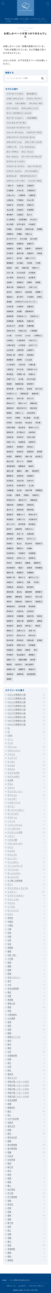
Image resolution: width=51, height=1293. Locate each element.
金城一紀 (32, 631)
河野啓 (17, 495)
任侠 (26, 933)
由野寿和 (18, 529)
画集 (26, 1141)
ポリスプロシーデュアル (26, 888)
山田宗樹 (20, 350)
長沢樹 (39, 640)
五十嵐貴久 (11, 220)
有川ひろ (30, 398)
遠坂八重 (20, 621)
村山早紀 (18, 423)
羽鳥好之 (20, 582)
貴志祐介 (10, 611)
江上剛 (31, 486)
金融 (26, 1234)
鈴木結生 (20, 640)
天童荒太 (30, 307)
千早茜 (38, 263)
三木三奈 (20, 190)
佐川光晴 (33, 239)
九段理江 (20, 215)
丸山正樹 (10, 210)
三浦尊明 (22, 195)
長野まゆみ (21, 645)
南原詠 (9, 268)
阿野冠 (19, 650)
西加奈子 (28, 597)
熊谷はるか (33, 515)
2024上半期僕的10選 (26, 709)
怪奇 (26, 1026)
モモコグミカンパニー (28, 176)
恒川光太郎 (31, 379)
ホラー (26, 884)
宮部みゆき (11, 331)
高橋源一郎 (11, 669)
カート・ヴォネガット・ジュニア (19, 113)
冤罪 (26, 966)
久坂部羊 (20, 210)
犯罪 (26, 1130)
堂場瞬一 (39, 292)
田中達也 (32, 524)
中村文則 (20, 205)
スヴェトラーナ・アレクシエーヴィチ (21, 137)
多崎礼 (39, 297)
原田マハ (35, 268)
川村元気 (22, 365)
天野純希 (10, 311)
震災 (26, 1242)
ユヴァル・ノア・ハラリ (16, 181)
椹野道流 (22, 466)
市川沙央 (20, 369)
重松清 (19, 626)
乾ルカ (29, 215)
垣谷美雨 (28, 292)
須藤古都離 (23, 660)
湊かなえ (10, 510)
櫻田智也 (10, 476)
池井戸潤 (28, 490)
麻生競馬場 (31, 674)
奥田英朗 (10, 316)
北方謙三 (20, 263)
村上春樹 (27, 418)
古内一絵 (10, 273)
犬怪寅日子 (33, 519)
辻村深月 (30, 611)
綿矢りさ (22, 577)
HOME (4, 1280)
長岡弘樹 (30, 640)
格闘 (26, 1104)
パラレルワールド (26, 843)
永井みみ (30, 481)
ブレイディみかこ (31, 171)
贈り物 (26, 1223)
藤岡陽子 (39, 592)
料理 (26, 1059)
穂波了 (21, 568)
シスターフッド (26, 803)
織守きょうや (33, 577)
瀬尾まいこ (21, 515)
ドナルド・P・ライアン (15, 166)
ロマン (26, 914)
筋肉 (26, 1163)
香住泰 (32, 660)
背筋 (28, 582)
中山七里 (30, 200)
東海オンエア (33, 427)
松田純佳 (22, 442)
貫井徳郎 (32, 606)
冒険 (26, 962)
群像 (26, 1182)
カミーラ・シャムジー (15, 118)
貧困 (26, 1219)
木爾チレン (19, 413)
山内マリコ (33, 345)
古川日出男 (21, 273)
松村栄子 (20, 437)
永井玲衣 (10, 486)
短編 (26, 1152)
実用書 (26, 1000)
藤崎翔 (9, 597)
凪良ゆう (10, 258)
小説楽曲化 (26, 1015)
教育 (26, 1048)
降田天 (27, 650)
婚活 (26, 992)
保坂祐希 (39, 249)
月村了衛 (20, 398)
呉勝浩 (29, 282)
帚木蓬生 (10, 374)
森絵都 (29, 461)
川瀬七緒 (32, 365)
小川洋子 (18, 336)
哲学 (26, 981)
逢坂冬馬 (30, 616)
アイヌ (26, 743)
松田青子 (10, 447)
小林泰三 (10, 340)
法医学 (26, 1122)
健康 (26, 951)
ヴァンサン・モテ (35, 103)
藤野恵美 (18, 597)
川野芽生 (10, 369)
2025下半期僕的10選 (26, 721)
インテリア (26, 758)
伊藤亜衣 (10, 234)
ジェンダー (26, 799)
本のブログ (26, 1078)
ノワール (26, 821)
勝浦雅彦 (10, 263)
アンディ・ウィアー (34, 99)
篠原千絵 (10, 573)
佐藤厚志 (20, 244)
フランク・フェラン (14, 171)
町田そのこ (29, 529)
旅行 (26, 1063)
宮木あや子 (11, 326)
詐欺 (26, 1208)
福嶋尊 (27, 563)
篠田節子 (20, 573)
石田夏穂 (32, 553)
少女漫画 (26, 1018)
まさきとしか (12, 176)
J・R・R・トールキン (15, 94)
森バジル (20, 461)
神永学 (9, 563)
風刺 (26, 1256)
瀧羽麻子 (10, 515)
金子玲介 (10, 635)
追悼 (26, 1227)
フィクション (26, 869)
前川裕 (19, 258)
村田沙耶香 (11, 427)
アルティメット (26, 750)
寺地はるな (23, 331)
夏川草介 (20, 297)
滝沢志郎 (20, 510)
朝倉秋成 (10, 408)
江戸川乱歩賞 (26, 1119)
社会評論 (26, 1160)
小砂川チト (33, 340)
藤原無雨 (28, 592)
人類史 (26, 925)
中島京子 (10, 205)
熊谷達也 (10, 519)
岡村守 (21, 355)
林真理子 (20, 447)
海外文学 (26, 1126)
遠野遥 (39, 621)
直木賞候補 (26, 1145)
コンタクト (22, 1286)
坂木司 (9, 292)
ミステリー (26, 892)
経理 (26, 1178)
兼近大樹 (20, 253)
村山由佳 (28, 423)
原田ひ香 (25, 268)
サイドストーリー (26, 791)
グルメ (26, 784)
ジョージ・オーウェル (15, 132)
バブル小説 (26, 840)
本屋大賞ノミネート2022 (26, 1082)
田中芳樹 (22, 524)
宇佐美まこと (22, 316)
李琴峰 (17, 418)
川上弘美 (28, 360)
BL (26, 728)
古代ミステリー (26, 977)
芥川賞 (26, 1193)
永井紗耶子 (21, 486)
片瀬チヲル (21, 519)
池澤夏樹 (39, 490)
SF (26, 732)
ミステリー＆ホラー (26, 896)
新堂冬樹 (10, 389)
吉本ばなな (21, 278)
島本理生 (30, 355)
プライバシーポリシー (36, 1286)
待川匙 (21, 379)
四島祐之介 (21, 287)
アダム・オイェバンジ (15, 99)
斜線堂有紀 (19, 384)
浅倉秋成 (33, 500)
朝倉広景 (33, 403)
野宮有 (38, 626)
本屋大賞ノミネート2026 (26, 1096)
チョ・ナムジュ (12, 157)
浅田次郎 (10, 505)
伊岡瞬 (39, 229)
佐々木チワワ (12, 239)
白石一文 (20, 534)
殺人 (26, 1115)
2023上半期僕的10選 (26, 702)
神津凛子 (18, 563)
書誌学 (26, 1074)
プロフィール (11, 1286)
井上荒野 (10, 224)
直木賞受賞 (26, 1149)
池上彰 (19, 490)
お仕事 (26, 780)
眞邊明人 (20, 539)
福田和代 (37, 563)
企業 (26, 936)
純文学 (26, 1167)
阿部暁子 (10, 650)
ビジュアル (26, 855)
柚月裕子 (10, 452)
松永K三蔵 (31, 437)
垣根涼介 (18, 292)
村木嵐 (38, 423)
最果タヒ (10, 398)
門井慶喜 (32, 645)
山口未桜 (10, 350)
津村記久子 (11, 500)
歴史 (26, 1111)
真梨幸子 (39, 544)
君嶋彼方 (20, 282)
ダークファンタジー (26, 810)
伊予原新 (18, 229)
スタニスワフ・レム (14, 142)
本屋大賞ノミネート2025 (26, 1093)
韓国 (26, 1253)
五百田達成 (23, 220)
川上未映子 (11, 365)
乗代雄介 (10, 215)
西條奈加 (18, 602)
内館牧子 (30, 253)
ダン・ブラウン (12, 152)
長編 (26, 1238)
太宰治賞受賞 (26, 989)
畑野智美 (10, 534)
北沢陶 (29, 263)
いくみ (9, 103)
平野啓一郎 (21, 374)
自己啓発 (26, 1189)
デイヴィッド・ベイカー (16, 161)
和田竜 (38, 282)
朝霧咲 (9, 413)
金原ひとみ (21, 631)
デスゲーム (26, 817)
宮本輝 (21, 326)
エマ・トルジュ (12, 108)
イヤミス (26, 754)
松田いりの (11, 442)
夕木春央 (30, 297)
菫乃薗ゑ (30, 587)
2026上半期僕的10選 (26, 724)
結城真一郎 (11, 577)
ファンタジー (26, 862)
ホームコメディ (26, 873)
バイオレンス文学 (26, 832)
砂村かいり (21, 558)
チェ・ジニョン (27, 152)
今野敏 (9, 229)
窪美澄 (29, 568)
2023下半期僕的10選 (26, 706)
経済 (26, 1175)
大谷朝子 (20, 307)
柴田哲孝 (30, 452)
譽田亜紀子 (11, 606)
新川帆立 (20, 389)
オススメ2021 (26, 776)
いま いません (20, 103)
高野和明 (20, 674)
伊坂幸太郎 (29, 229)
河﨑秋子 (35, 495)
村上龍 (36, 418)
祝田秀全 (32, 558)
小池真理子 (21, 340)
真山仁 (19, 544)
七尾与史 (20, 186)
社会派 (26, 1156)
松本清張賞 (26, 1100)
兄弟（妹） (26, 955)
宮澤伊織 (30, 326)
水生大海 (20, 481)
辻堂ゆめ (20, 611)
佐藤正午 (30, 244)
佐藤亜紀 (10, 244)
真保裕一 (10, 544)
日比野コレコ (12, 394)
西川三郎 (39, 597)
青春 (26, 1245)
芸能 (26, 1201)
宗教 (26, 996)
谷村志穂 (22, 606)
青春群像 (26, 1249)
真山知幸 (28, 544)
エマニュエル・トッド (30, 108)
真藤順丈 (10, 548)
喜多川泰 (10, 287)
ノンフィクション (26, 825)
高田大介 (32, 669)
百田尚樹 (30, 534)
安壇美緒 (10, 321)
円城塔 (39, 253)
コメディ (26, 788)
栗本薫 (39, 452)
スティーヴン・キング (33, 142)
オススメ (26, 769)
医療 (26, 970)
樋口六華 (10, 471)
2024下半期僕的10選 (26, 713)
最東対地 (35, 394)
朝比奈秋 (33, 408)
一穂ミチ (10, 186)
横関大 (19, 471)
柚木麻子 (20, 452)
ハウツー (26, 836)
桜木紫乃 (39, 456)
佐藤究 (19, 249)
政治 (26, 1041)
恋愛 (26, 1029)
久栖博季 (30, 210)
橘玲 (27, 471)
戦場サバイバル (26, 1037)
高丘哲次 (18, 664)
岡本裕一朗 (11, 355)
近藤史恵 (10, 616)
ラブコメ (26, 903)
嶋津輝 (19, 360)
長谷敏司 (10, 645)
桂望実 (9, 456)
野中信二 (28, 626)
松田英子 (32, 442)
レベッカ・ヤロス (34, 181)
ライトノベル (26, 899)
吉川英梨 (10, 278)
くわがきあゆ (32, 118)
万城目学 (30, 186)
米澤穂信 (30, 573)
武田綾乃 (30, 476)
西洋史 (26, 1204)
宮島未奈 (30, 321)
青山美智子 (21, 655)
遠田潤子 (30, 621)
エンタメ (26, 765)
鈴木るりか (21, 635)
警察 (26, 1215)
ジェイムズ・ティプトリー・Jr (18, 128)
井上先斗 (33, 220)
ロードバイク (26, 910)
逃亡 (26, 1230)
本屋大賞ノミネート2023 (26, 1085)
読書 (26, 1212)
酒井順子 (10, 626)
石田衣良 (10, 558)
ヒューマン (26, 858)
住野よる (28, 234)
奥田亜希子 (29, 311)
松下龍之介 (21, 432)
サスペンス (26, 795)
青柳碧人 (32, 655)
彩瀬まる (32, 374)
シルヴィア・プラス (34, 132)
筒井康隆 (39, 568)
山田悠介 (30, 350)
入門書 (26, 959)
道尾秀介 (10, 621)
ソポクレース (11, 147)
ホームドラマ (26, 877)
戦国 (26, 1033)
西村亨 (9, 602)
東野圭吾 (10, 432)
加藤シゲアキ (30, 258)
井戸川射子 (21, 224)
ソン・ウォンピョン (27, 147)
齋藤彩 (9, 679)
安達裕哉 (20, 321)
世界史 (26, 918)
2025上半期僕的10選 (26, 717)
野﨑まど (10, 631)
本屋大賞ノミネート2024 (26, 1089)
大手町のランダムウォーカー (26, 302)
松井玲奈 (32, 432)
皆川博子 (10, 539)
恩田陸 (9, 384)
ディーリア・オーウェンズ (31, 157)
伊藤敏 (19, 234)
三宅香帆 (10, 190)
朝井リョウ (23, 403)
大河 (26, 985)
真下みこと (31, 539)
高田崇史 (10, 674)
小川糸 (27, 336)
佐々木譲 (23, 239)
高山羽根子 (29, 664)
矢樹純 (29, 548)
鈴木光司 (32, 635)
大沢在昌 (10, 307)
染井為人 (30, 447)
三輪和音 (32, 195)
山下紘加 (22, 345)
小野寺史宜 (11, 345)
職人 (26, 1186)
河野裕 (26, 495)
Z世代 (26, 736)
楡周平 (31, 466)
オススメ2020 (26, 773)
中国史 (26, 922)
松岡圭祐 (10, 437)
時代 (26, 1070)
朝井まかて (11, 403)
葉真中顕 (10, 592)
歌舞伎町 (26, 1108)
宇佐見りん (34, 316)
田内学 (9, 529)
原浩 (17, 268)
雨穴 (35, 650)
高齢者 (26, 1260)
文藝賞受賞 (26, 1055)
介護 (26, 929)
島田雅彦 (10, 360)
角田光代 (28, 602)
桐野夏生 (18, 456)
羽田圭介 (10, 582)
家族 (26, 1007)
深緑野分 (20, 505)
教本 (26, 1044)
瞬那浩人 (20, 548)
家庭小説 (26, 1003)
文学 (26, 1052)
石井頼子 (22, 553)
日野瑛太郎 (24, 394)
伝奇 (26, 940)
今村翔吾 (32, 224)
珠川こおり (11, 524)
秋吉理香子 (11, 568)
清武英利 (30, 505)
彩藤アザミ (11, 379)
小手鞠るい (38, 336)
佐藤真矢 (10, 249)
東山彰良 (22, 427)
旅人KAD (39, 389)
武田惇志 (20, 476)
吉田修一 (10, 282)
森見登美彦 (11, 466)
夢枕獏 (9, 302)
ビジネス (26, 851)
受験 (26, 974)
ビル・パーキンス (34, 166)
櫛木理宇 (35, 471)
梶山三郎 (10, 461)
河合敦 (9, 495)
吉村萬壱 (32, 278)
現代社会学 (26, 1137)
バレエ (26, 847)
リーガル (26, 907)
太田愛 (19, 311)
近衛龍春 (20, 616)
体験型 (26, 948)
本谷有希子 (31, 413)
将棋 (26, 1011)
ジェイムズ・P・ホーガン (16, 123)
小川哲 (9, 336)
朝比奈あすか (22, 408)
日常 (26, 1067)
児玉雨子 (10, 253)
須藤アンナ (11, 660)
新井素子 (30, 384)
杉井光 (9, 418)
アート (26, 739)
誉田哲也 (39, 602)
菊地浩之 (20, 587)
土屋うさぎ (33, 287)
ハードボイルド (26, 829)
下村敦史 (20, 200)
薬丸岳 (19, 592)
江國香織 (10, 490)
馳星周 (9, 664)
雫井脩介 (10, 655)
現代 (26, 1134)
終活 (26, 1171)
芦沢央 (36, 582)
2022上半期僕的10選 (26, 695)
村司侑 (9, 423)
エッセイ (26, 762)
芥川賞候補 (26, 1197)
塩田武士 (10, 297)
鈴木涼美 (10, 640)
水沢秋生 (10, 481)
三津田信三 (31, 190)
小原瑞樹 (33, 331)
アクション (26, 747)
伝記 (26, 944)
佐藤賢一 (28, 249)
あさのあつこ (32, 94)
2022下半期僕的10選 (26, 698)
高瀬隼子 (22, 669)
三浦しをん (11, 195)
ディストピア (26, 814)
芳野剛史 (10, 587)
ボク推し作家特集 (26, 881)
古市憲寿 (32, 273)
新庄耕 (29, 389)
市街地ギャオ (32, 369)
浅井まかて (23, 500)
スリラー (26, 806)
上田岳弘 (10, 200)
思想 (26, 1022)
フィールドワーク (26, 866)
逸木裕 (39, 616)
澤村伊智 (30, 510)
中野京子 (30, 205)
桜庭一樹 (28, 456)
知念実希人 (11, 553)
